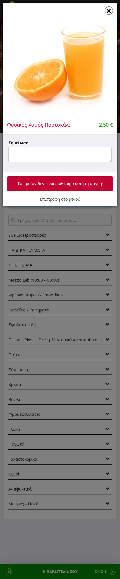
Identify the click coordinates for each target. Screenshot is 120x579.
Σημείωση (18, 142)
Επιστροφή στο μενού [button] (60, 199)
